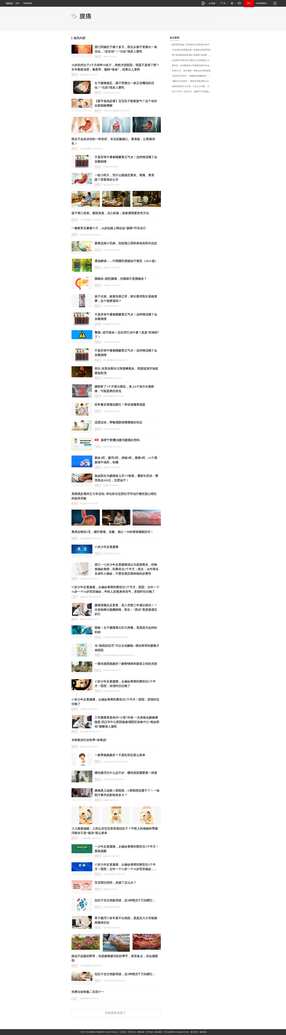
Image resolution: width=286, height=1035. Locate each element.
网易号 (97, 57)
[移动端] (203, 3)
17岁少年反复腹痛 (106, 546)
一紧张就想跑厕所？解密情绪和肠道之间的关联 (126, 663)
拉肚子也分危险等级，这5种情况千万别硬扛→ (125, 900)
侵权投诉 (203, 1032)
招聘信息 (140, 1032)
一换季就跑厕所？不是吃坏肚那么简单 (120, 755)
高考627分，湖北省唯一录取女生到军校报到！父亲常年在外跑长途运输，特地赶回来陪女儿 (193, 71)
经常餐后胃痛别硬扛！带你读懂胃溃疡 (120, 404)
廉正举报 (194, 1032)
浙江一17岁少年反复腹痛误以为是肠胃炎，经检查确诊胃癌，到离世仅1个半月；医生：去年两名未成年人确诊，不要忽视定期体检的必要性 (127, 569)
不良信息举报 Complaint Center (176, 1032)
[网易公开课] (212, 3)
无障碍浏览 (27, 3)
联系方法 (132, 1032)
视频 (98, 447)
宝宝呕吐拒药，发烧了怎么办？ (115, 882)
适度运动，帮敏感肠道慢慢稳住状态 (118, 422)
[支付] (232, 3)
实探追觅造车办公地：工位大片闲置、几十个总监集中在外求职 (193, 86)
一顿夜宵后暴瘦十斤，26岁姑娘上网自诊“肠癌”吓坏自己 (109, 228)
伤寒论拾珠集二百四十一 (88, 991)
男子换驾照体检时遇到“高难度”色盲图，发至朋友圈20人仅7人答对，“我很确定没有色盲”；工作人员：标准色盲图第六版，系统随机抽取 (193, 55)
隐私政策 (158, 1032)
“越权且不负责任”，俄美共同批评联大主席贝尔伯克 (193, 81)
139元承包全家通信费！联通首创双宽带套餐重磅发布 (193, 50)
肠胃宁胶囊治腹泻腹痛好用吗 (120, 440)
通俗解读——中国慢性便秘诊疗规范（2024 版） (126, 261)
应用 (17, 3)
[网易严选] (223, 3)
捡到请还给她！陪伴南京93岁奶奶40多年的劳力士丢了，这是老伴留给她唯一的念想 (193, 45)
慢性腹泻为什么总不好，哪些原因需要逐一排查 (126, 772)
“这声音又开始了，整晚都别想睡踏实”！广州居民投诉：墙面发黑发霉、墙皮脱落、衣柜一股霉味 (193, 76)
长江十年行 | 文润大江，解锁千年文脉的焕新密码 (193, 91)
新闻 (74, 597)
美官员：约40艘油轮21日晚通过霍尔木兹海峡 (192, 65)
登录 (249, 3)
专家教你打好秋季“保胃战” (89, 740)
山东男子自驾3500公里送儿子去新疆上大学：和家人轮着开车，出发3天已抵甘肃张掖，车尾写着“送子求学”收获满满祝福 (193, 60)
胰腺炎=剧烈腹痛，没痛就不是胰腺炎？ (121, 278)
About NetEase (112, 1032)
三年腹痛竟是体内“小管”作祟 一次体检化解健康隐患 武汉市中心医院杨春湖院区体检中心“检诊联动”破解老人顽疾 (127, 722)
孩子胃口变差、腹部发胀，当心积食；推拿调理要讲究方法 (110, 213)
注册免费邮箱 (261, 3)
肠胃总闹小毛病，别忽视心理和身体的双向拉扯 (126, 243)
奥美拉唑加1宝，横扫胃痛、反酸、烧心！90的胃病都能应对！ (112, 531)
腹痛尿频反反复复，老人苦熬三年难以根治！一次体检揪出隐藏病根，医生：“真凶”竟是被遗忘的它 (126, 609)
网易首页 (9, 3)
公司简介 (123, 1032)
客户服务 (149, 1032)
